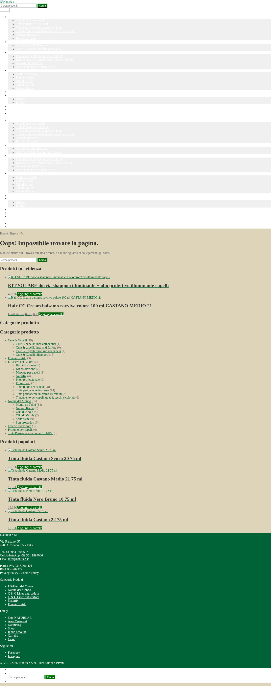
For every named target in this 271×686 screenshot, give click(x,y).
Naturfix (13, 52)
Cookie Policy (30, 573)
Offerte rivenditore (19, 426)
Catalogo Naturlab (19, 113)
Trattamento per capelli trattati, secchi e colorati (45, 31)
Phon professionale (28, 379)
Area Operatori (17, 621)
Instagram (14, 656)
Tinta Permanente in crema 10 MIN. (30, 433)
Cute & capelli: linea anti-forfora (36, 347)
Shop (11, 628)
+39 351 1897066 (31, 555)
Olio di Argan (24, 81)
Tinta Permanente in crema (32, 24)
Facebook (14, 652)
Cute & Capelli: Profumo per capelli (38, 49)
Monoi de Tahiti (26, 74)
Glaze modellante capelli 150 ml (36, 66)
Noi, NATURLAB (20, 617)
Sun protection (25, 422)
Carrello (13, 635)
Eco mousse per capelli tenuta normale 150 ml (44, 59)
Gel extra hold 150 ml (29, 63)
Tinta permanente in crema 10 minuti (39, 27)
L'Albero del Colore (20, 361)
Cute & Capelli (17, 41)
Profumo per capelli (20, 429)
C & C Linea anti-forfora (23, 597)
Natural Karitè (25, 88)
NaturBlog (14, 109)
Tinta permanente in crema (32, 390)
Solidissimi (23, 419)
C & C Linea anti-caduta (23, 593)
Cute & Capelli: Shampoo (32, 45)
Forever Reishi (25, 77)
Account (13, 106)
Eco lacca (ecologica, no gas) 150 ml (39, 56)
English (20, 102)
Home (4, 233)
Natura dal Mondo (19, 70)
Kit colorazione (25, 369)
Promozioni (15, 91)
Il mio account (17, 632)
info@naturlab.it (18, 559)
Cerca (42, 5)
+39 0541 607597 (17, 551)
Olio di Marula (25, 84)
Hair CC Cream (26, 38)
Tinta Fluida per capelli (30, 20)
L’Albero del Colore (20, 16)
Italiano (12, 95)
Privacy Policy (9, 573)
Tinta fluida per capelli (30, 386)
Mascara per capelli (28, 34)
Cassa (11, 639)
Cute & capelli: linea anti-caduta (36, 344)
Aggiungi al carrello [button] (29, 294)
